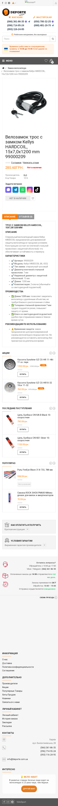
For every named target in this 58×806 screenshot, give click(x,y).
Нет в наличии (17, 198)
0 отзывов (16, 162)
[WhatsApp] (23, 190)
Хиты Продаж (9, 694)
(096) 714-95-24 (15, 25)
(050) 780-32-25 (42, 21)
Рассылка (7, 726)
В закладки (32, 198)
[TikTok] (37, 190)
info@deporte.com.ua (17, 759)
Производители (10, 683)
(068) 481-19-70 (42, 25)
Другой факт (29, 789)
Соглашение (8, 670)
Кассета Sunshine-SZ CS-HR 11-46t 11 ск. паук (35, 361)
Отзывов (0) (25, 217)
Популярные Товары (12, 691)
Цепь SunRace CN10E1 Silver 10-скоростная (33, 439)
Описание (9, 217)
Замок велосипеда (17, 68)
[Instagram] (30, 190)
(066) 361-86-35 (15, 21)
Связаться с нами (11, 702)
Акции (5, 687)
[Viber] (26, 21)
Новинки (6, 698)
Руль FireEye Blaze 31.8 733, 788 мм (35, 469)
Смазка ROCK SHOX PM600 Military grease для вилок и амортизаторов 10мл (35, 495)
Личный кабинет (10, 715)
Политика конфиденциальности (18, 667)
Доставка (7, 663)
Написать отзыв (31, 162)
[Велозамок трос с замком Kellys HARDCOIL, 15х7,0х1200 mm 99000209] (29, 104)
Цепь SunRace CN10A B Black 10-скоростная (34, 416)
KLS (25, 175)
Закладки (7, 722)
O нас (5, 659)
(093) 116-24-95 (15, 29)
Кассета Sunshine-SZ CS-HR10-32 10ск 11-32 (34, 384)
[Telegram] (29, 21)
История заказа (10, 718)
